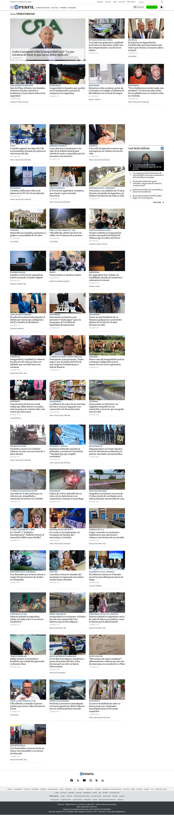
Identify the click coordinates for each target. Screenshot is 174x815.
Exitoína (122, 2)
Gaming (146, 789)
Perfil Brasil (131, 2)
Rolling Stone (96, 796)
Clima (61, 789)
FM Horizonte (114, 793)
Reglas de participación (107, 800)
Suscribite (152, 7)
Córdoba (81, 789)
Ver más (157, 202)
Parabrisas (87, 793)
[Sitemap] (102, 780)
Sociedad (72, 8)
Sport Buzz (107, 796)
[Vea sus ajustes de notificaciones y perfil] (161, 7)
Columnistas (18, 789)
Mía (100, 793)
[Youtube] (84, 780)
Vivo (152, 789)
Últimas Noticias (43, 8)
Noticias (108, 2)
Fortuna (79, 793)
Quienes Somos (66, 800)
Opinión (63, 8)
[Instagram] (90, 780)
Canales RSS (54, 800)
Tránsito (120, 800)
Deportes (68, 789)
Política (54, 8)
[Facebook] (71, 780)
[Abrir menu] (12, 7)
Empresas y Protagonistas (112, 789)
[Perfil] (87, 775)
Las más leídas (138, 148)
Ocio (74, 789)
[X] (78, 780)
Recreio (115, 796)
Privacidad (87, 800)
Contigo (69, 796)
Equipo (95, 800)
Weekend (71, 793)
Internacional (53, 789)
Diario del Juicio (161, 789)
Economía (35, 789)
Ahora (9, 789)
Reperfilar (89, 789)
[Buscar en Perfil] (162, 2)
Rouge (95, 793)
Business (100, 2)
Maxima (122, 796)
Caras (115, 2)
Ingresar (140, 7)
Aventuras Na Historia (81, 796)
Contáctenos (77, 800)
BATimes (105, 793)
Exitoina (139, 789)
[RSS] (97, 780)
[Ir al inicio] (24, 7)
